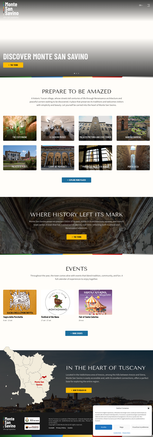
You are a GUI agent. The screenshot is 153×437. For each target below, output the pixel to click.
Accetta (103, 427)
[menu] (147, 5)
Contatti (51, 428)
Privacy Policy (126, 433)
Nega (121, 427)
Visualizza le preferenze (140, 427)
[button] (148, 408)
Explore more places (77, 180)
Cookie (70, 428)
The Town (77, 237)
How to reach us (79, 390)
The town (14, 65)
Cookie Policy (117, 433)
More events (77, 333)
